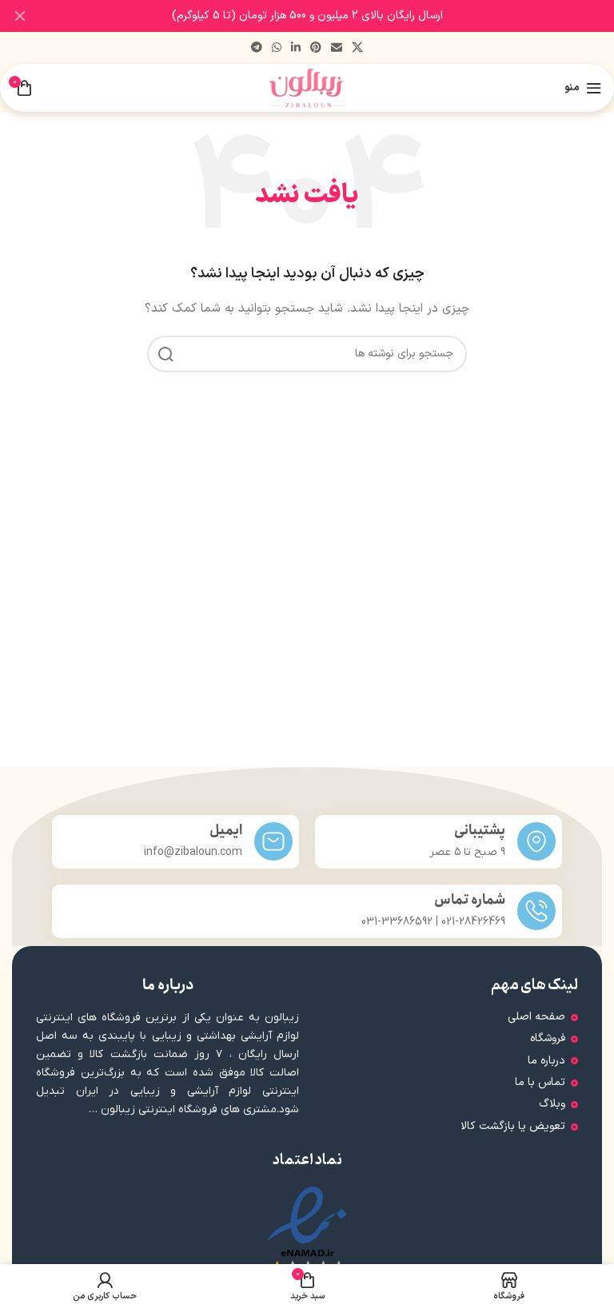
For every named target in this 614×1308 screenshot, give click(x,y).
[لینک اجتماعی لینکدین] (295, 48)
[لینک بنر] (331, 16)
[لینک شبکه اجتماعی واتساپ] (276, 48)
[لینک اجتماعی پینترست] (315, 48)
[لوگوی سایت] (307, 87)
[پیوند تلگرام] (256, 48)
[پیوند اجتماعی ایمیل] (336, 48)
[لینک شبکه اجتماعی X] (357, 48)
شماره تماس (469, 900)
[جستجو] (165, 354)
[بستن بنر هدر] (20, 16)
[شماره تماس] (536, 911)
